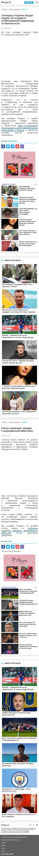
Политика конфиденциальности (10, 840)
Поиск (3, 851)
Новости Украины (14, 9)
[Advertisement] (19, 57)
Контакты (3, 842)
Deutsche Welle (12, 141)
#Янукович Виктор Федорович (11, 551)
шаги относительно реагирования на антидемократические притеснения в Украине (19, 127)
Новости (29, 2)
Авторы (3, 845)
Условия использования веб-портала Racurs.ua (14, 837)
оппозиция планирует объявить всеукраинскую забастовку (19, 530)
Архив (3, 848)
